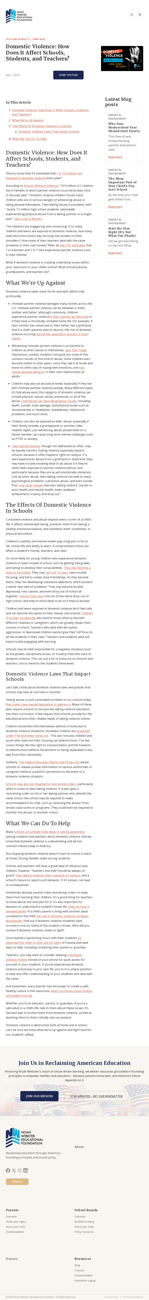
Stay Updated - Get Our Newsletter (96, 1096)
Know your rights (16, 1221)
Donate (17, 1181)
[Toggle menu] (140, 14)
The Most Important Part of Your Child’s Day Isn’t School (122, 184)
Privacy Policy (111, 1297)
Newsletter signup (85, 1280)
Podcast (79, 1270)
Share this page (68, 74)
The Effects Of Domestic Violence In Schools (42, 126)
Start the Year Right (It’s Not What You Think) (122, 232)
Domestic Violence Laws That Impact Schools (48, 132)
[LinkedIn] (25, 1170)
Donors (12, 1259)
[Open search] (132, 14)
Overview (11, 1216)
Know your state (15, 1226)
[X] (14, 1170)
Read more (115, 157)
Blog (77, 1265)
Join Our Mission (39, 1096)
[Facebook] (8, 1170)
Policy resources (84, 1232)
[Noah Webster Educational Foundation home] (19, 14)
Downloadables (15, 1232)
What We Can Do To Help (29, 139)
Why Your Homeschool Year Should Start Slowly (124, 127)
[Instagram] (19, 1170)
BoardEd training (84, 1221)
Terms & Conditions (133, 1297)
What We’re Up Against (28, 120)
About (79, 1147)
